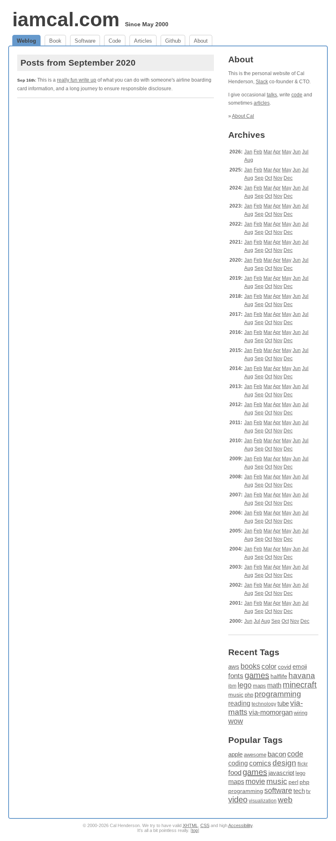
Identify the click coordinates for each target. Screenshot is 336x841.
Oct (268, 178)
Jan (248, 152)
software (278, 790)
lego (245, 685)
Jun (297, 152)
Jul (305, 152)
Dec (288, 178)
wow (235, 721)
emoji (300, 666)
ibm (232, 686)
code (296, 95)
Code (115, 41)
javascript (281, 772)
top (195, 830)
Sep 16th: (26, 80)
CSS (204, 825)
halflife (278, 676)
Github (173, 41)
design (284, 763)
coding (238, 763)
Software (85, 41)
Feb (258, 152)
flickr (302, 764)
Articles (143, 41)
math (274, 685)
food (234, 772)
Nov (277, 178)
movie (255, 781)
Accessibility (240, 825)
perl (293, 782)
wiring (300, 713)
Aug (248, 160)
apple (235, 754)
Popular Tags (255, 740)
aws (233, 666)
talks (272, 95)
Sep (258, 178)
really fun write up (76, 80)
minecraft (300, 684)
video (237, 799)
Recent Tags (253, 652)
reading (239, 703)
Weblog (26, 41)
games (257, 675)
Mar (267, 152)
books (250, 666)
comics (260, 763)
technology (264, 704)
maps (259, 686)
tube (283, 703)
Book (55, 41)
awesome (255, 755)
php (249, 695)
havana (301, 675)
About (201, 41)
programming (277, 694)
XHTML (190, 825)
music (235, 694)
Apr (277, 152)
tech (299, 791)
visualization (263, 801)
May (286, 152)
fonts (235, 676)
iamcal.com (66, 19)
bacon (277, 754)
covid (284, 667)
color (269, 666)
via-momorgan (271, 712)
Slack (262, 82)
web (285, 799)
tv (308, 791)
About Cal (243, 116)
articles (262, 103)
